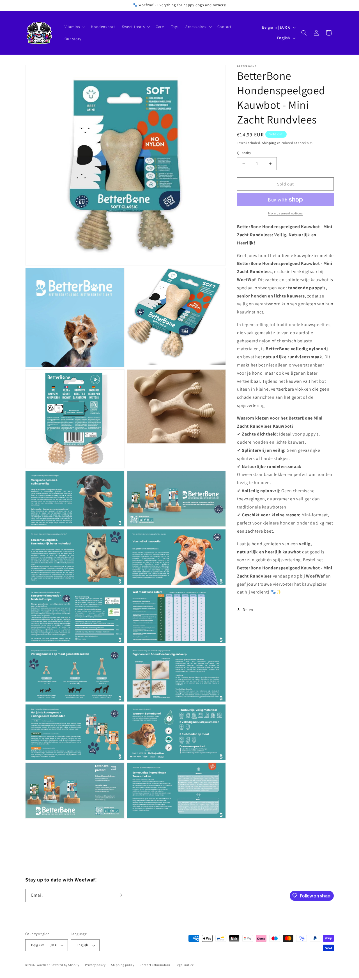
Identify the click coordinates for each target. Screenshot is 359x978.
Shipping (269, 143)
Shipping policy (122, 965)
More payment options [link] (285, 213)
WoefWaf (43, 965)
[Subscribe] (120, 895)
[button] (74, 27)
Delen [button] (248, 609)
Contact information (155, 965)
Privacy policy (95, 965)
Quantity (244, 152)
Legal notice (185, 965)
